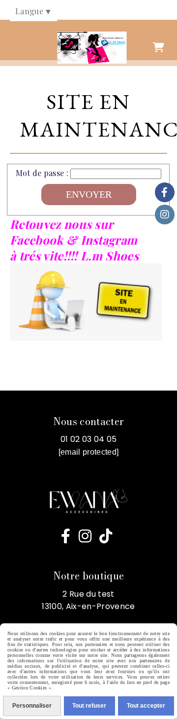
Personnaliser (32, 705)
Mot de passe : (42, 173)
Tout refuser (89, 705)
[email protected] (88, 452)
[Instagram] (165, 214)
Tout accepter (146, 705)
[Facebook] (165, 192)
